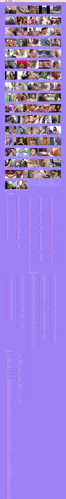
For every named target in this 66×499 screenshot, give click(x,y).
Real (40, 286)
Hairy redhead (8, 415)
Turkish (52, 275)
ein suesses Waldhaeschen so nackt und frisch (43, 211)
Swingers (55, 339)
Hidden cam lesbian (9, 474)
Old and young (41, 260)
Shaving (52, 235)
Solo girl (19, 413)
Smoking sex (19, 412)
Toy (51, 273)
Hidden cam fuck (9, 473)
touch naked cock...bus (7, 211)
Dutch (18, 272)
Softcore (52, 245)
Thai (51, 267)
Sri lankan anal (19, 414)
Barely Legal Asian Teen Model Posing (31, 178)
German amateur (9, 409)
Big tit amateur (8, 392)
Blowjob (56, 92)
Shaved (52, 234)
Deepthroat (19, 264)
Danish (18, 261)
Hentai (29, 269)
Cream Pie (21, 147)
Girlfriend (30, 253)
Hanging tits (8, 436)
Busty (7, 273)
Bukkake (30, 125)
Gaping (29, 250)
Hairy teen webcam (9, 425)
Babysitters (8, 248)
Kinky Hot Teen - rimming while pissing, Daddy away (55, 200)
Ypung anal (19, 433)
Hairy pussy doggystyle (9, 413)
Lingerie (30, 302)
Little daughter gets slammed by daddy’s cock (20, 200)
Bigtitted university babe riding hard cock (9, 189)
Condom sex (19, 245)
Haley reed (8, 427)
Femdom (30, 234)
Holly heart (8, 494)
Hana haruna (8, 428)
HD (43, 158)
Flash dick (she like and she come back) (54, 167)
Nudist (40, 253)
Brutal (7, 270)
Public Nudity (44, 361)
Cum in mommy (8, 400)
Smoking (52, 244)
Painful (40, 266)
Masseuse (41, 231)
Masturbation (41, 232)
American (18, 103)
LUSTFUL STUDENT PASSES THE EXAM (32, 189)
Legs (29, 299)
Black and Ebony (30, 92)
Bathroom (8, 250)
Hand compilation (9, 429)
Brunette (55, 103)
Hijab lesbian (8, 486)
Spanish (52, 248)
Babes (17, 114)
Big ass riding (8, 390)
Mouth (40, 245)
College (7, 103)
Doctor (18, 267)
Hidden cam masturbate (9, 475)
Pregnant (41, 280)
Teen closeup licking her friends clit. (8, 222)
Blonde (54, 114)
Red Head (41, 288)
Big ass (21, 114)
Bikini (17, 125)
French (29, 243)
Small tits (52, 243)
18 (58, 3)
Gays (29, 251)
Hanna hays (8, 437)
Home (14, 1)
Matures (41, 233)
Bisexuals (43, 92)
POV (30, 136)
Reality (51, 125)
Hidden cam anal (9, 472)
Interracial (29, 136)
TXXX (49, 190)
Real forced (19, 406)
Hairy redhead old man (9, 416)
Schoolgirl (52, 231)
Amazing (53, 103)
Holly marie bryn (9, 496)
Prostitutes (41, 281)
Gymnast (30, 263)
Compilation (8, 180)
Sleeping (52, 242)
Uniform (52, 280)
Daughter (6, 169)
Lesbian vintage (19, 389)
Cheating (43, 180)
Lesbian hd (19, 390)
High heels (8, 482)
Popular (20, 1)
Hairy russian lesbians (9, 418)
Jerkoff (29, 288)
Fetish (29, 235)
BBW (7, 251)
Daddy (43, 103)
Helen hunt (8, 462)
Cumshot (33, 92)
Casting (18, 125)
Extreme (18, 281)
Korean (29, 292)
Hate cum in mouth (9, 448)
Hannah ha (8, 438)
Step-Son (52, 247)
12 (55, 3)
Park (40, 270)
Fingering (33, 316)
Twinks (52, 276)
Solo (51, 246)
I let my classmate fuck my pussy (42, 200)
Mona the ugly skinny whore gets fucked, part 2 (32, 211)
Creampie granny (9, 399)
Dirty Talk (10, 103)
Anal (28, 92)
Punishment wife (20, 403)
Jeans (29, 287)
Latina (29, 298)
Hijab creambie (8, 485)
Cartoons (21, 103)
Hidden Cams (30, 270)
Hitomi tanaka (8, 493)
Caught (9, 92)
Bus (11, 351)
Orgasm (41, 261)
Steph (50, 211)
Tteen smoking (19, 420)
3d (17, 103)
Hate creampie (8, 447)
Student (52, 256)
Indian (29, 280)
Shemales (52, 236)
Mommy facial (19, 396)
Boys (41, 125)
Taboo (51, 262)
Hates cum (8, 449)
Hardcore (21, 169)
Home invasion (8, 498)
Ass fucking (8, 241)
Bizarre (7, 260)
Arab (7, 238)
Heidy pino (8, 459)
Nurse (40, 255)
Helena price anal (9, 463)
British (43, 169)
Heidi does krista (9, 458)
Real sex (19, 407)
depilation (29, 167)
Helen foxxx (8, 460)
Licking (29, 301)
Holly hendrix (8, 495)
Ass (11, 319)
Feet (29, 232)
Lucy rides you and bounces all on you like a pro (32, 156)
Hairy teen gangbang (9, 424)
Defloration (19, 265)
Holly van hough (9, 497)
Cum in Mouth (21, 125)
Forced (29, 242)
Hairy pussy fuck (9, 414)
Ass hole (7, 242)
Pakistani (41, 267)
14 (56, 3)
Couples (18, 247)
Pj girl (18, 401)
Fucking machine (30, 245)
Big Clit (31, 103)
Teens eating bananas (52, 189)
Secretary (52, 232)
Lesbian (29, 300)
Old (40, 259)
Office (40, 258)
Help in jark (8, 464)
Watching (55, 368)
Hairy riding (8, 417)
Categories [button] (17, 1)
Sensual (52, 233)
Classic (19, 92)
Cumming (43, 125)
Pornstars (41, 278)
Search (59, 1)
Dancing (33, 147)
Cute (18, 256)
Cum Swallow (33, 125)
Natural (40, 249)
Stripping (52, 255)
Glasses (33, 335)
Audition (7, 244)
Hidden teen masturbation (10, 481)
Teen (51, 266)
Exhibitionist (19, 280)
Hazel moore (8, 453)
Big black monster (9, 391)
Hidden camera (8, 476)
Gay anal (8, 408)
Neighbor (41, 250)
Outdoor (41, 136)
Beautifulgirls (31, 147)
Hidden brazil (8, 471)
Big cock (8, 92)
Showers (55, 316)
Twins (51, 277)
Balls (7, 249)
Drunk (43, 114)
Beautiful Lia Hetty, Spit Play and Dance (31, 145)
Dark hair (8, 402)
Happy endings (8, 439)
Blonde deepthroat (9, 393)
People (31, 136)
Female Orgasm (30, 233)
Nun (40, 254)
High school (8, 483)
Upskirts (52, 281)
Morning (41, 243)
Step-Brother (8, 268)
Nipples (41, 251)
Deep (18, 263)
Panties (41, 268)
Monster (41, 242)
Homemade (55, 158)
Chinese (32, 180)
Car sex (54, 169)
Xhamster (14, 146)
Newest (22, 1)
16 (57, 3)
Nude (40, 252)
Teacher (52, 264)
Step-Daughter (19, 262)
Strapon (52, 254)
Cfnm (18, 236)
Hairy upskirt (8, 426)
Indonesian (30, 281)
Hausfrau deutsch (9, 450)
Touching (52, 272)
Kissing (29, 290)
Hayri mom (8, 452)
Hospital (30, 274)
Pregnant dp (19, 402)
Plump (40, 277)
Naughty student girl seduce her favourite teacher (21, 211)
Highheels (30, 271)
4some (7, 231)
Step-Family (30, 231)
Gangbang (30, 249)
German (30, 252)
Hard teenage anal (9, 440)
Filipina (29, 236)
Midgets (41, 236)
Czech (18, 257)
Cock (18, 242)
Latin (29, 297)
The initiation (6, 167)
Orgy (40, 262)
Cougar (18, 246)
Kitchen (29, 291)
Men (40, 234)
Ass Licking (8, 243)
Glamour (30, 255)
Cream (19, 169)
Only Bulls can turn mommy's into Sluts (54, 178)
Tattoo (51, 263)
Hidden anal (8, 470)
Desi (8, 103)
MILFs (44, 316)
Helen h (8, 461)
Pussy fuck (19, 404)
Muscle (40, 246)
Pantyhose (41, 269)
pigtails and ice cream (18, 167)
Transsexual (52, 274)
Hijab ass (8, 484)
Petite (44, 158)
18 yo (40, 92)
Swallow (52, 258)
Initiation (10, 169)
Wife (51, 294)
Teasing (52, 265)
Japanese (20, 92)
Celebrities (19, 235)
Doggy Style (55, 136)
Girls (52, 158)
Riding (44, 368)
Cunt (18, 255)
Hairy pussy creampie (9, 412)
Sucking (52, 257)
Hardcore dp (8, 441)
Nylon (44, 335)
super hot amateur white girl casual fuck (9, 145)
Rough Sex (53, 125)
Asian (17, 92)
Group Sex (8, 169)
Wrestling (52, 295)
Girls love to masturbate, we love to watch (54, 156)
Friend (29, 244)
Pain (40, 265)
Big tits (20, 103)
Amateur (6, 92)
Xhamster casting (20, 430)
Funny (29, 246)
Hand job (8, 430)
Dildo (18, 266)
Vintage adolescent (20, 425)
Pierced (41, 275)
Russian (55, 125)
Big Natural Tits (53, 92)
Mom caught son (20, 395)
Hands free (8, 435)
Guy (29, 262)
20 (59, 3)
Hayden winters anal (9, 451)
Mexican (41, 235)
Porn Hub (26, 146)
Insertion (33, 361)
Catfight (18, 234)
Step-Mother (41, 244)
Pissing (40, 276)
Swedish (52, 259)
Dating (32, 158)
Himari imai (8, 487)
